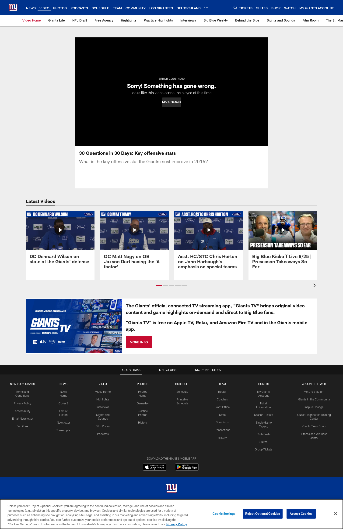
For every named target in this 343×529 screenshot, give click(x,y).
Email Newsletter (22, 418)
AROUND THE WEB (314, 383)
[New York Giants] (171, 489)
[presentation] (315, 286)
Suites (263, 441)
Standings (222, 422)
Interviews (103, 407)
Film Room (103, 426)
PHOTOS (142, 383)
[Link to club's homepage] (13, 7)
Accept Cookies (301, 513)
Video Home (103, 391)
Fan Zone (22, 426)
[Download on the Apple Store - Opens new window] (155, 467)
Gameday (143, 403)
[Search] (235, 7)
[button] (171, 102)
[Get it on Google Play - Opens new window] (187, 469)
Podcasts (103, 433)
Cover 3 (63, 403)
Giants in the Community (314, 399)
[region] (171, 514)
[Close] (335, 514)
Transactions (222, 430)
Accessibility (22, 411)
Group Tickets (263, 449)
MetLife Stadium (314, 391)
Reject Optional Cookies (262, 513)
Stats (222, 414)
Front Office (222, 407)
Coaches (222, 399)
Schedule (182, 391)
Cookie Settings (224, 513)
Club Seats (263, 434)
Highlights (102, 399)
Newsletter (63, 422)
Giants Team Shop (314, 426)
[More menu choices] (206, 8)
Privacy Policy (22, 403)
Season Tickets (263, 414)
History (142, 422)
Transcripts (63, 430)
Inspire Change (313, 407)
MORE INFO (139, 342)
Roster (222, 391)
